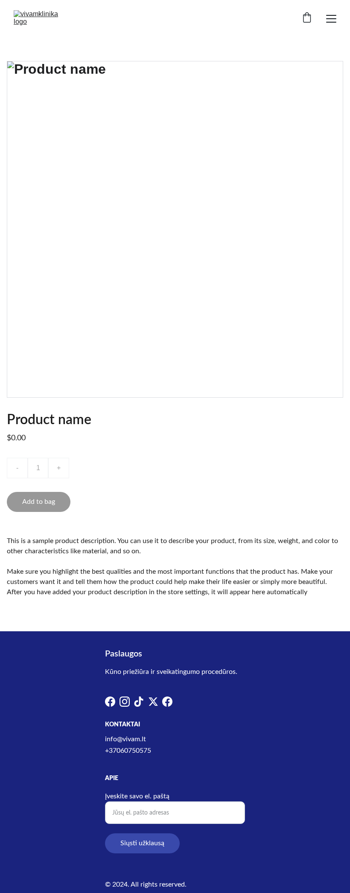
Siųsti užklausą (142, 843)
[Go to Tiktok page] (139, 701)
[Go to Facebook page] (110, 701)
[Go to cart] (306, 18)
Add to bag (38, 501)
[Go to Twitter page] (153, 701)
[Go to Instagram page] (125, 701)
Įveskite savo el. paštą (137, 796)
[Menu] (331, 19)
